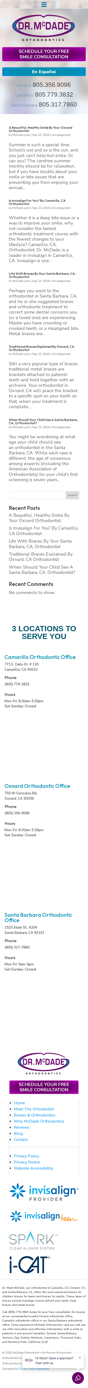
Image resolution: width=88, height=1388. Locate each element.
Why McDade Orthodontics (39, 1121)
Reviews (21, 1127)
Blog (18, 1133)
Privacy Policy (26, 1156)
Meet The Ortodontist (34, 1109)
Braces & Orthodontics (34, 1115)
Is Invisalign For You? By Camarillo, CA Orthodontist (37, 202)
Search (72, 495)
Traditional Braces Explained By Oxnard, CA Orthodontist (41, 348)
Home (19, 1103)
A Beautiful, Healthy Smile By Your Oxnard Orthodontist (40, 129)
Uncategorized (61, 135)
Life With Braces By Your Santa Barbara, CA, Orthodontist (42, 275)
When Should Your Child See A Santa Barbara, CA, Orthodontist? (43, 421)
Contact (21, 1139)
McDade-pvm (21, 135)
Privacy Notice (27, 1162)
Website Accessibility (33, 1168)
